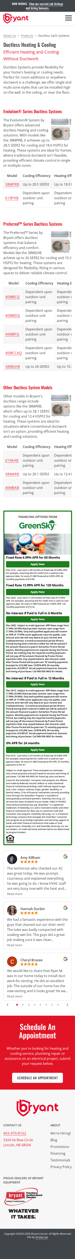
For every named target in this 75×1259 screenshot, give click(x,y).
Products (27, 36)
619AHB (12, 460)
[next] (67, 1004)
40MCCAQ (13, 353)
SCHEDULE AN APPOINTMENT (37, 1077)
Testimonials (60, 1160)
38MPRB (12, 184)
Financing (57, 1153)
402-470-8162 (14, 1133)
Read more (14, 894)
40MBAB (12, 487)
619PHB (12, 198)
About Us (9, 36)
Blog (53, 1140)
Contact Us (12, 1125)
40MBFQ (12, 334)
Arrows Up (41, 1237)
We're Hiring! (60, 1133)
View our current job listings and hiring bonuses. (44, 5)
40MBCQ (12, 297)
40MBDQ (12, 315)
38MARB (12, 474)
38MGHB (12, 366)
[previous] (7, 1004)
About (55, 1125)
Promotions (59, 1146)
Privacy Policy (61, 1167)
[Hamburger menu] (68, 18)
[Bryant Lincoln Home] (15, 18)
